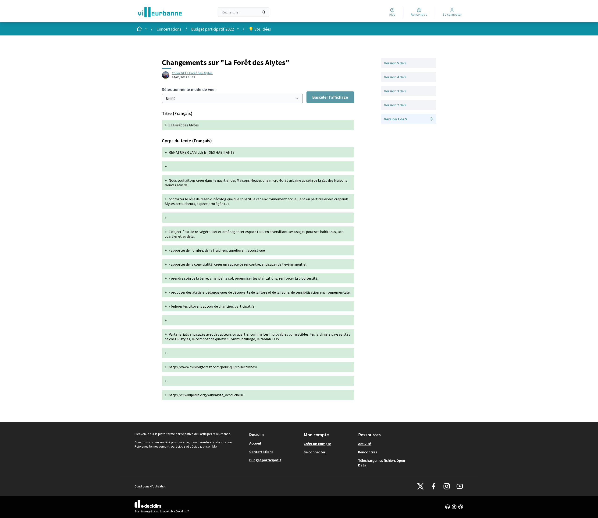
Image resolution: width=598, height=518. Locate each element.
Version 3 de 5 (395, 91)
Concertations (169, 29)
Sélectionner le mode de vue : (189, 89)
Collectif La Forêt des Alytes (192, 73)
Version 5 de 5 (395, 63)
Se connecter (314, 452)
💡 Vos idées (259, 29)
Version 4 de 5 (395, 77)
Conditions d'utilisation (150, 486)
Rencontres (367, 452)
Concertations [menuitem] (261, 451)
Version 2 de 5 (395, 105)
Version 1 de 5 (395, 119)
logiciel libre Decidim (174, 511)
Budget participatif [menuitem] (265, 460)
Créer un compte (317, 443)
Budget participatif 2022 (212, 29)
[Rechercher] (263, 12)
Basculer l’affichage (330, 97)
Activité (364, 443)
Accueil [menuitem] (255, 443)
